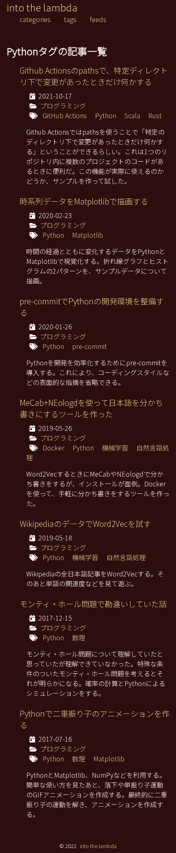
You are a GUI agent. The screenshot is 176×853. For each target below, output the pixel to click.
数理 (78, 637)
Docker (53, 447)
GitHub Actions (65, 115)
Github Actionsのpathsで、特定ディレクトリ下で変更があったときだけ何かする (94, 76)
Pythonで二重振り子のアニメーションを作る (94, 719)
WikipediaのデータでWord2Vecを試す (85, 523)
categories (35, 19)
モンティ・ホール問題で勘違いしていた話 (93, 604)
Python (105, 115)
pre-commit (89, 346)
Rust (155, 115)
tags (70, 19)
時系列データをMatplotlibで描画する (84, 201)
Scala (132, 115)
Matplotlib (87, 235)
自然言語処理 (126, 557)
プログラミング (63, 105)
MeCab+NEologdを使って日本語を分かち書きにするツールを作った (91, 408)
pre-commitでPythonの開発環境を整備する (92, 306)
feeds (98, 19)
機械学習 (115, 447)
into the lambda (42, 7)
